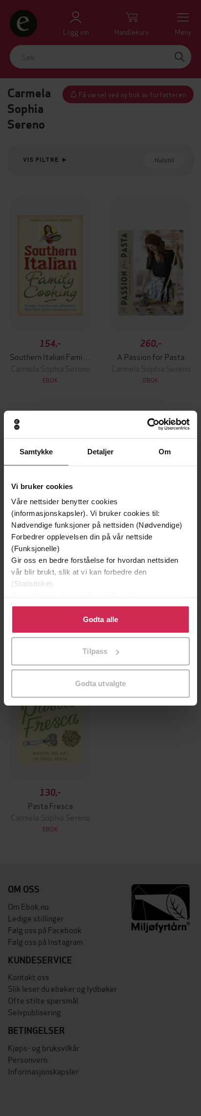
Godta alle (100, 619)
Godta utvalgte (100, 683)
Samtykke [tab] (36, 451)
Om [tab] (165, 451)
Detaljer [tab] (100, 451)
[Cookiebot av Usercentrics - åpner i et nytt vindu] (147, 424)
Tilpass (94, 651)
